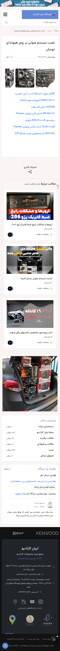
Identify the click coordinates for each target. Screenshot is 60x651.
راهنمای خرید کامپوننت (15, 639)
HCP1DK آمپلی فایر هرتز (43, 107)
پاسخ (36, 506)
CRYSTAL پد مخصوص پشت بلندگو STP (35, 134)
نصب (49, 31)
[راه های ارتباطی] (54, 639)
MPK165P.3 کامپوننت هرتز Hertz (37, 100)
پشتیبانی (9, 645)
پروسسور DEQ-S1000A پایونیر (40, 120)
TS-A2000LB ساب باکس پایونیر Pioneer (34, 127)
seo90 (15, 645)
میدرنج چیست (47, 639)
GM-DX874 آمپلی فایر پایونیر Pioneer (35, 114)
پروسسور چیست (33, 639)
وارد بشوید (20, 494)
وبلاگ (56, 31)
